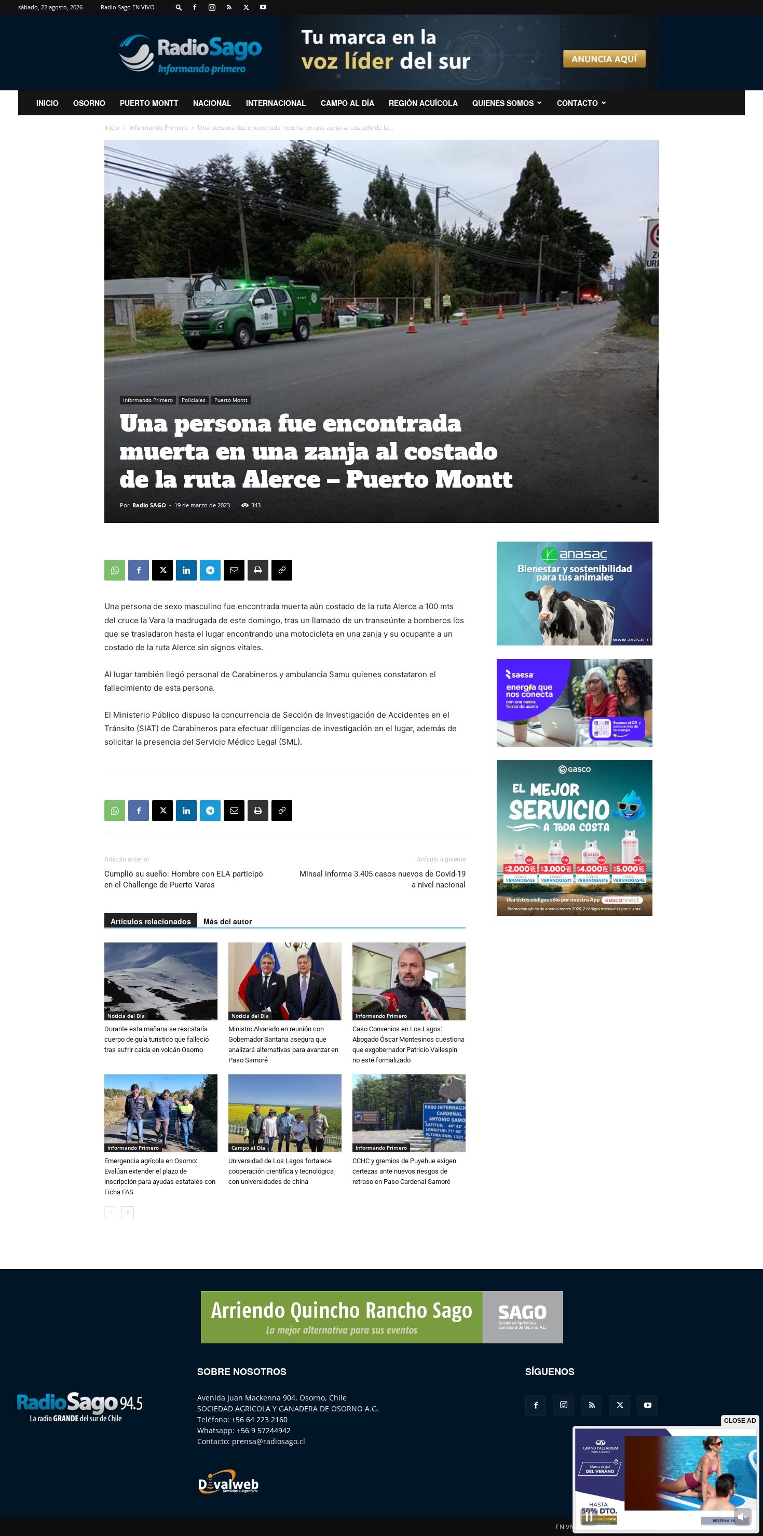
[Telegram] (210, 570)
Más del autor (227, 921)
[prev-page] (110, 1212)
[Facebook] (194, 7)
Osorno (89, 103)
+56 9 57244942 (264, 1430)
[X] (246, 7)
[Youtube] (263, 7)
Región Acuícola (423, 103)
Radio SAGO (149, 505)
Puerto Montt (149, 103)
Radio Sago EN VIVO (128, 7)
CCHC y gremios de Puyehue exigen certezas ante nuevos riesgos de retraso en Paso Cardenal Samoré (404, 1171)
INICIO (47, 103)
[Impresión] (258, 570)
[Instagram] (212, 7)
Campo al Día (347, 103)
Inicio (111, 127)
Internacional (276, 103)
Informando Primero (158, 127)
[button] (179, 7)
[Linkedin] (186, 570)
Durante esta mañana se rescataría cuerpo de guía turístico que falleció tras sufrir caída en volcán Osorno (156, 1039)
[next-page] (127, 1212)
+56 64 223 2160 (259, 1419)
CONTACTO (577, 103)
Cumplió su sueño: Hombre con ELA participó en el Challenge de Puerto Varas (183, 879)
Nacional (212, 103)
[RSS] (229, 7)
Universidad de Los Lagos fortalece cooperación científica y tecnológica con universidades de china (281, 1171)
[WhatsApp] (114, 570)
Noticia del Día (126, 1015)
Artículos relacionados (151, 921)
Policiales (194, 399)
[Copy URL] (281, 570)
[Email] (234, 570)
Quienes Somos (503, 103)
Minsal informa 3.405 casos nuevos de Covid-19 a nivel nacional (382, 879)
